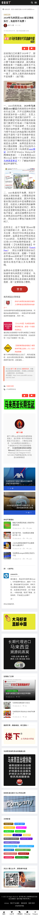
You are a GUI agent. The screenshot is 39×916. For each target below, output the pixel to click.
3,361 (30, 548)
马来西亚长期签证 (22, 857)
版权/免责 (31, 903)
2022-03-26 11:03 (14, 576)
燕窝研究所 (25, 369)
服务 (3, 914)
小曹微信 (19, 914)
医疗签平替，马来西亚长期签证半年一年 (23, 534)
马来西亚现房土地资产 (23, 850)
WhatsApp (27, 914)
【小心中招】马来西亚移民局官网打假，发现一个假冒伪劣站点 (25, 327)
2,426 (30, 559)
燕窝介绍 (7, 835)
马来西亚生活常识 (10, 853)
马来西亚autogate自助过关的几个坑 (23, 554)
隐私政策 (24, 903)
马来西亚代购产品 (26, 839)
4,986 (30, 528)
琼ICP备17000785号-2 (23, 899)
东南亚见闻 (18, 9)
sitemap (6, 903)
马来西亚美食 (8, 857)
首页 (12, 9)
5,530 (18, 25)
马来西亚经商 (23, 853)
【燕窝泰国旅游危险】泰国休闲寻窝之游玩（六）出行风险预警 (25, 349)
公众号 (12, 914)
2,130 (30, 538)
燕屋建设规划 (20, 831)
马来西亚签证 (11, 389)
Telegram (35, 914)
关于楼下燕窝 (19, 824)
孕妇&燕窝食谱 (9, 827)
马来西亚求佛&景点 (10, 846)
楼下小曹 (11, 25)
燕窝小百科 (17, 835)
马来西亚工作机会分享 (11, 842)
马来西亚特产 (8, 850)
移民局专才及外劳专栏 (11, 839)
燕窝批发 (27, 835)
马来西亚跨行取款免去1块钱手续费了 (23, 713)
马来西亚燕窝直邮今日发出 (21, 703)
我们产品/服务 (14, 903)
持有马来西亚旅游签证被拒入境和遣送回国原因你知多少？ (19, 304)
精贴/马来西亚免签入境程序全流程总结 (23, 524)
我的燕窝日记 (21, 827)
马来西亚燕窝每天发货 (26, 846)
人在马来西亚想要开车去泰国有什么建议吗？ (23, 544)
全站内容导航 (19, 906)
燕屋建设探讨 (8, 831)
